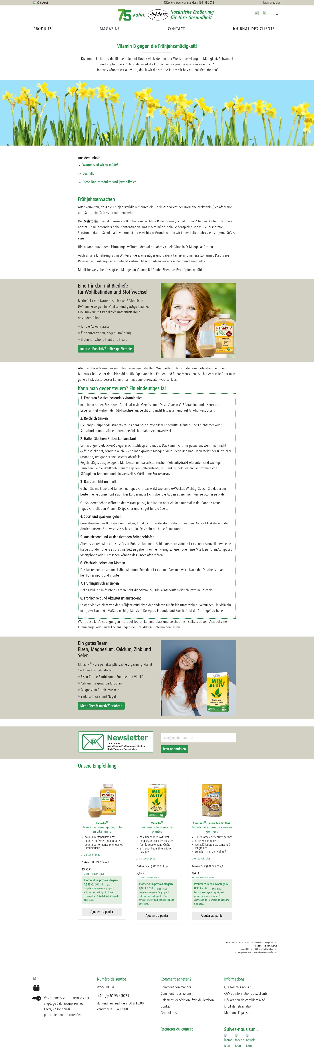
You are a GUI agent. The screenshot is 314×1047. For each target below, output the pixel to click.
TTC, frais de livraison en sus (93, 874)
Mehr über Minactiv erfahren (101, 705)
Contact (166, 1006)
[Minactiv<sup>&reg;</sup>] (157, 800)
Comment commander (176, 987)
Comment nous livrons (176, 993)
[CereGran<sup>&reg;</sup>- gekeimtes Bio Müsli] (212, 800)
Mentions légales (235, 1012)
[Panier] (271, 12)
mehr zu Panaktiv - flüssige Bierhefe (106, 348)
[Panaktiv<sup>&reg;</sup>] (102, 800)
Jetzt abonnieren (174, 749)
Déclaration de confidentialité (244, 1000)
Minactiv (157, 827)
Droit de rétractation (238, 1006)
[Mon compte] (265, 12)
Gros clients (169, 1012)
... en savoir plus (90, 855)
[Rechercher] (256, 12)
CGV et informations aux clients (245, 993)
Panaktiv (101, 827)
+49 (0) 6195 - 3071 (113, 995)
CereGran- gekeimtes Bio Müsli (212, 827)
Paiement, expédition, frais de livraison (187, 1000)
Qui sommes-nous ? (237, 987)
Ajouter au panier (101, 912)
